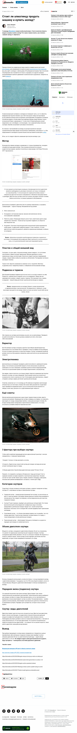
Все (72, 11)
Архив (25, 717)
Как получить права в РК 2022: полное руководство (17, 652)
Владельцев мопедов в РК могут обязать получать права (18, 648)
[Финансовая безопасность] (58, 2)
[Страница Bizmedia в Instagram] (4, 711)
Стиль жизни (14, 7)
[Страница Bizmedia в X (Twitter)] (23, 711)
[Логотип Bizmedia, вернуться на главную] (8, 2)
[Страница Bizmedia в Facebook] (18, 711)
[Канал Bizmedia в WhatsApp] (8, 711)
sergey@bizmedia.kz (67, 724)
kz (64, 2)
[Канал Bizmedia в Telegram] (13, 711)
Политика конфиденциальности (11, 719)
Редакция (13, 717)
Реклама (19, 717)
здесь (44, 132)
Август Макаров (11, 24)
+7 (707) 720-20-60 (58, 724)
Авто (22, 7)
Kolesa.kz (8, 76)
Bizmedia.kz (12, 31)
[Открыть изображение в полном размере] (25, 51)
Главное (4, 7)
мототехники (6, 69)
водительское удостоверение (38, 69)
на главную (45, 11)
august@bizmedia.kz (11, 27)
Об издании (5, 717)
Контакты (30, 717)
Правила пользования (28, 719)
